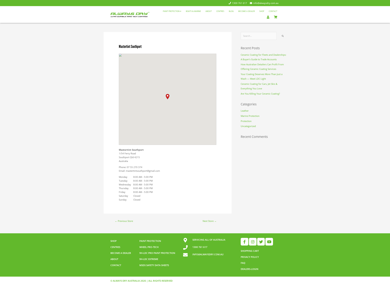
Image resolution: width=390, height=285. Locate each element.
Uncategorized (248, 126)
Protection (246, 121)
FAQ (243, 262)
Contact (273, 11)
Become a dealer (120, 253)
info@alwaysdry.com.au (265, 3)
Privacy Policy (250, 256)
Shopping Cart (250, 250)
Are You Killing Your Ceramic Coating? (260, 93)
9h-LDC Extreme (148, 259)
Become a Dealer (246, 11)
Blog (231, 11)
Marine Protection (250, 115)
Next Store (209, 220)
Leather (245, 110)
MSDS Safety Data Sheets (154, 265)
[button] (167, 96)
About (209, 11)
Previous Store (124, 220)
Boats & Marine (193, 11)
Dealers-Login (249, 269)
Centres (220, 11)
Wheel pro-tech (149, 247)
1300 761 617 (239, 3)
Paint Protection (171, 11)
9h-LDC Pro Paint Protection (157, 253)
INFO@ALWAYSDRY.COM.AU (207, 254)
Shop (261, 11)
